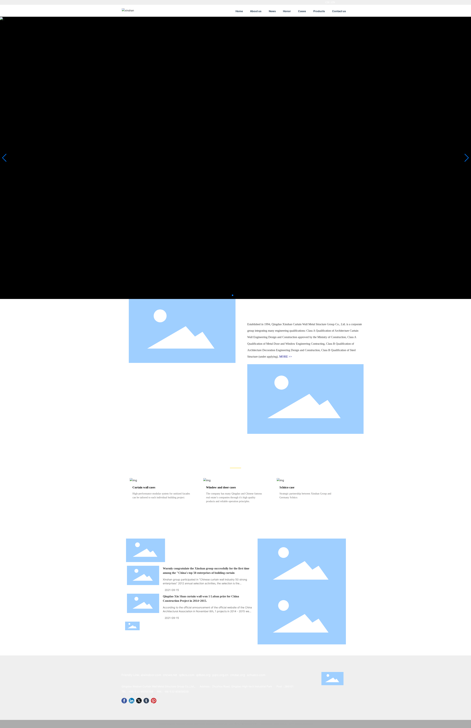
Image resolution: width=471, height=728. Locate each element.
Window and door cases (221, 487)
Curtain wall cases (143, 487)
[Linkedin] (131, 700)
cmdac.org (237, 675)
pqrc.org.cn (220, 675)
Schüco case (286, 487)
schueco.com (256, 675)
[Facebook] (124, 700)
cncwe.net (170, 675)
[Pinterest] (153, 700)
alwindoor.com (151, 675)
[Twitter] (139, 700)
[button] (232, 295)
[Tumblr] (146, 700)
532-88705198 (144, 691)
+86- (132, 691)
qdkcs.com (186, 675)
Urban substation (304, 723)
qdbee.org (203, 675)
